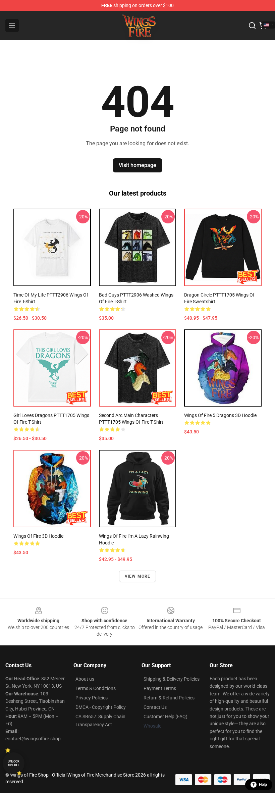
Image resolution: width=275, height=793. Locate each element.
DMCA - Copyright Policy (100, 707)
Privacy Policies (91, 697)
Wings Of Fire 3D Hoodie (38, 536)
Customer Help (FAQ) (165, 716)
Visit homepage (137, 165)
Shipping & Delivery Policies (172, 679)
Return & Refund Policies (169, 697)
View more (138, 576)
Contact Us (155, 707)
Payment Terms (160, 688)
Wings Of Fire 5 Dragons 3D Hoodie (220, 415)
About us (84, 679)
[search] (252, 25)
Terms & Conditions (95, 688)
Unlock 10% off (13, 763)
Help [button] (263, 784)
